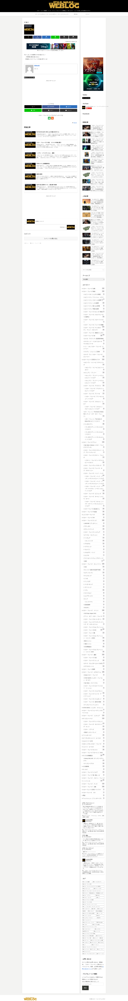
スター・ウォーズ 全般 (30, 77)
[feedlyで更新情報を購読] (35, 69)
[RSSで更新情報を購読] (37, 69)
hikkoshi (37, 65)
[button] (64, 37)
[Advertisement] (50, 91)
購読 (85, 988)
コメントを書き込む (51, 238)
